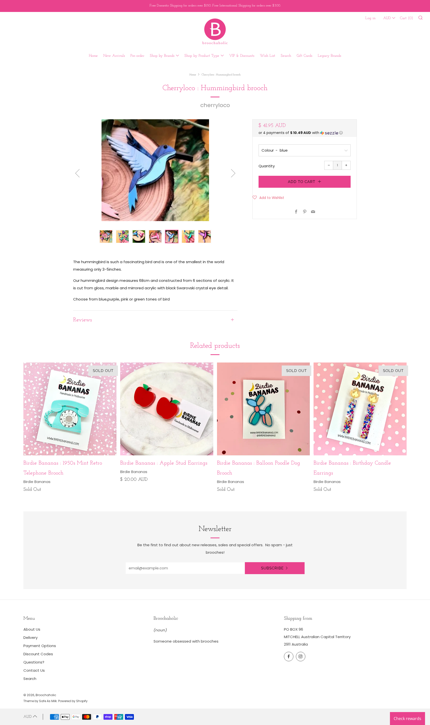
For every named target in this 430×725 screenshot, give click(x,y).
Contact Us (34, 670)
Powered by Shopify (73, 701)
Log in (370, 18)
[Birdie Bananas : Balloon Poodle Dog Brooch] (263, 409)
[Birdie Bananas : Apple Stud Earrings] (166, 409)
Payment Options (39, 645)
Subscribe (272, 568)
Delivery (30, 637)
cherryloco (215, 105)
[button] (305, 132)
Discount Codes (38, 654)
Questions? (33, 662)
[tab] (106, 236)
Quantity (267, 166)
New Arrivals (114, 56)
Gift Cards (304, 56)
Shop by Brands (162, 56)
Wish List (267, 56)
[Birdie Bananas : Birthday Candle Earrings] (360, 409)
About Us (31, 629)
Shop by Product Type (201, 56)
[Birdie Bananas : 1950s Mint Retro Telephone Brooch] (69, 409)
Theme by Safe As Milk (40, 701)
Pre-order (137, 56)
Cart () (406, 18)
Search (286, 56)
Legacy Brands (329, 56)
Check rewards (407, 718)
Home (93, 56)
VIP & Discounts (241, 56)
